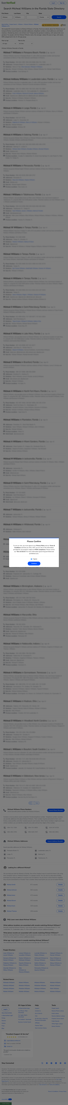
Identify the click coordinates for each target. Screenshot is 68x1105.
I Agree (34, 559)
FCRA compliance (40, 550)
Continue (34, 563)
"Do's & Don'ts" (21, 551)
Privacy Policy (40, 546)
